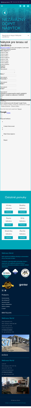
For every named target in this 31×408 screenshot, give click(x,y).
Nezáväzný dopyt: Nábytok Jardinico (11, 36)
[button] (2, 6)
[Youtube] (5, 290)
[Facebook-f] (3, 290)
